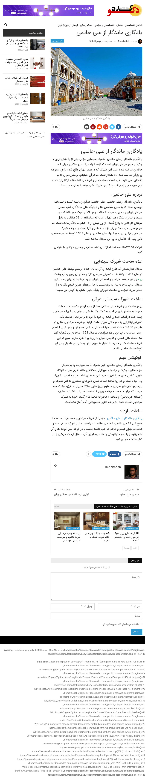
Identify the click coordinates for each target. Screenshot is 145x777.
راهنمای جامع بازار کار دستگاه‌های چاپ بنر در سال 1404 (17, 43)
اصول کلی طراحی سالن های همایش (16, 79)
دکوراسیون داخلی (73, 528)
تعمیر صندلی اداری (36, 137)
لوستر (75, 25)
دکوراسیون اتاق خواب (101, 528)
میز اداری (9, 133)
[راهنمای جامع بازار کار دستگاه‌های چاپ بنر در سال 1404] (37, 44)
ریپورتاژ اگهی (64, 25)
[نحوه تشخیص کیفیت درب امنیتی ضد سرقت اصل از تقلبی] (37, 63)
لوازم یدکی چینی (23, 133)
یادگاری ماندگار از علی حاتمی (124, 418)
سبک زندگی (86, 25)
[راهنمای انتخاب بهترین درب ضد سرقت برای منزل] (37, 98)
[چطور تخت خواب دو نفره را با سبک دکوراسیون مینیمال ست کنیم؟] (37, 117)
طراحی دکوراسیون (134, 25)
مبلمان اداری (39, 133)
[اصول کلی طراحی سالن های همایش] (37, 82)
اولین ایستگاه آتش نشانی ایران (71, 494)
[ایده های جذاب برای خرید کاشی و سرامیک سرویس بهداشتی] (67, 521)
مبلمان (119, 25)
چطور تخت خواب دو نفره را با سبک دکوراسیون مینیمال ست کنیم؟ (15, 116)
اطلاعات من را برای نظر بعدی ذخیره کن (121, 624)
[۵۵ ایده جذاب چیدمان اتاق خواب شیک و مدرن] (96, 521)
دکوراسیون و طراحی (104, 25)
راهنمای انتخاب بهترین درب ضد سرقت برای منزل (17, 97)
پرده (140, 279)
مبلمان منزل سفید (129, 494)
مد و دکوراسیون (57, 41)
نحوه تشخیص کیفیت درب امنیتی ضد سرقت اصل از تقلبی (16, 62)
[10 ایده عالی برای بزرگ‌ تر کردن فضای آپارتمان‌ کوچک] (126, 521)
